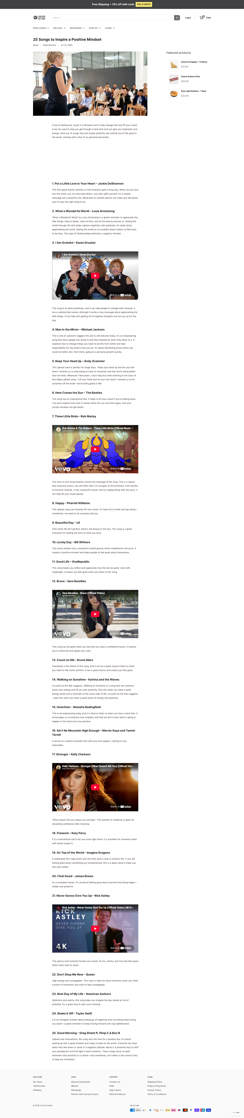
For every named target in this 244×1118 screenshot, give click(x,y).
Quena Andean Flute (190, 76)
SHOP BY (93, 28)
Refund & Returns (117, 1094)
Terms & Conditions (156, 1094)
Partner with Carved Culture (84, 1094)
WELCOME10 (144, 4)
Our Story (37, 1082)
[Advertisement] (95, 158)
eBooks (74, 1086)
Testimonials (39, 1086)
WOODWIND (76, 28)
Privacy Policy (154, 1090)
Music (36, 45)
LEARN (108, 28)
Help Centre (115, 1090)
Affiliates (37, 1090)
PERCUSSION (39, 28)
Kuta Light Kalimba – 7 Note (193, 91)
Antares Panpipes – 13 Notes (194, 62)
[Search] (177, 17)
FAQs (111, 1086)
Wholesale (76, 1090)
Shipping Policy (154, 1082)
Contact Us (114, 1082)
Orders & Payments (156, 1086)
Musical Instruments (80, 1082)
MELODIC (58, 28)
